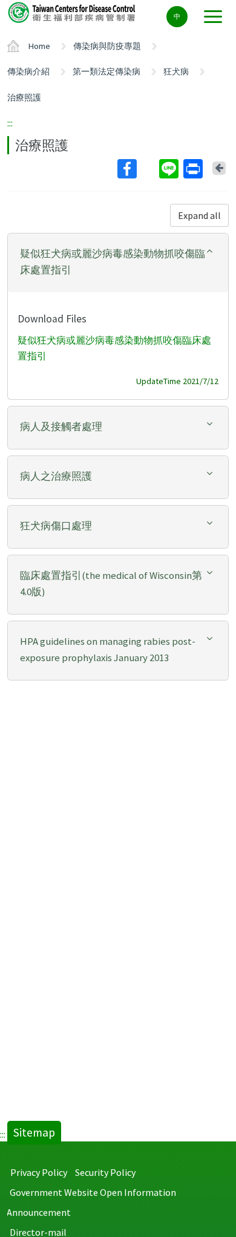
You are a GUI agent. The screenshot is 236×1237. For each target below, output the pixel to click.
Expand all (199, 215)
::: (10, 123)
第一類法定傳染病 (106, 71)
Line (170, 168)
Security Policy (105, 1172)
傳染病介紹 (28, 71)
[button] (118, 262)
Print (194, 168)
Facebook (137, 168)
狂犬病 (176, 71)
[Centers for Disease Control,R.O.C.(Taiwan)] (72, 12)
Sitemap (34, 1132)
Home (39, 46)
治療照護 (24, 97)
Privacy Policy (38, 1172)
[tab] (118, 262)
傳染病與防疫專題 (107, 46)
